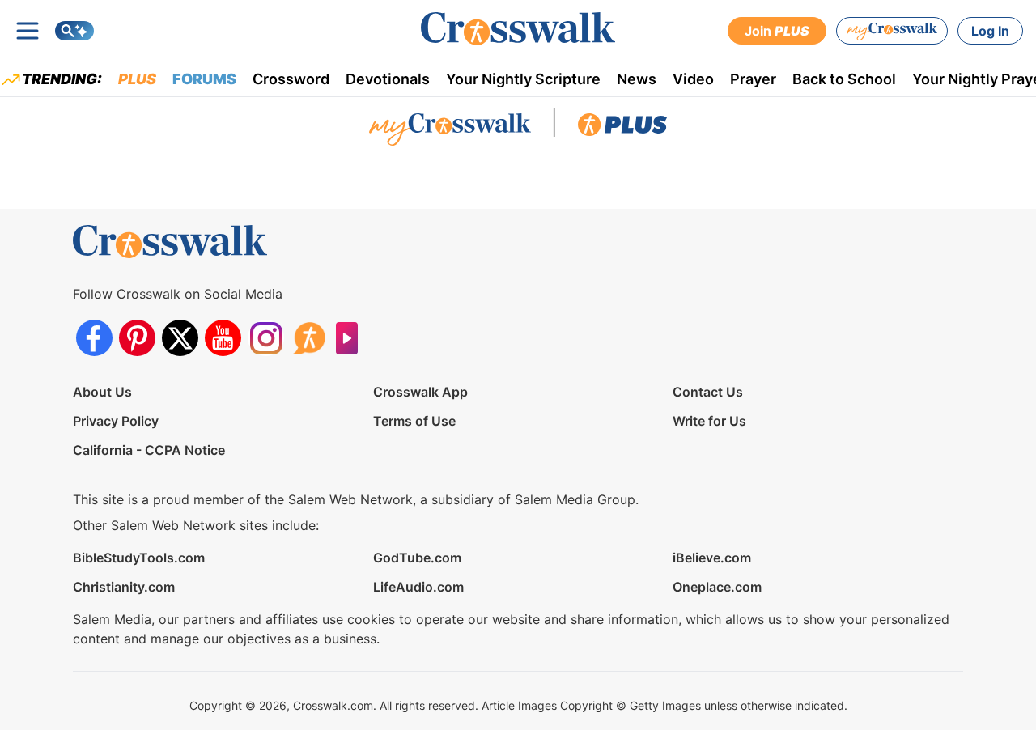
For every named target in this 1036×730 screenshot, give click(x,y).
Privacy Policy (116, 421)
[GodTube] (351, 338)
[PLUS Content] (622, 128)
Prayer (753, 78)
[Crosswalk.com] (518, 28)
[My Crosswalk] (892, 31)
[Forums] (309, 338)
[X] (180, 338)
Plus (137, 78)
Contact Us (708, 392)
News (636, 78)
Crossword (291, 78)
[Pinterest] (137, 338)
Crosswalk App (420, 392)
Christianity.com (124, 587)
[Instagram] (266, 338)
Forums (204, 78)
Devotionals (388, 78)
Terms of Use (414, 421)
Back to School (844, 78)
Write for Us (709, 421)
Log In (990, 31)
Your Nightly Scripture (523, 78)
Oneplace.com (717, 587)
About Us (102, 392)
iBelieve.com (712, 558)
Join (777, 31)
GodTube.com (417, 558)
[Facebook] (94, 338)
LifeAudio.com (418, 587)
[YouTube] (223, 338)
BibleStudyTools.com (139, 558)
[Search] (74, 31)
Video (693, 78)
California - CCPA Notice (149, 450)
